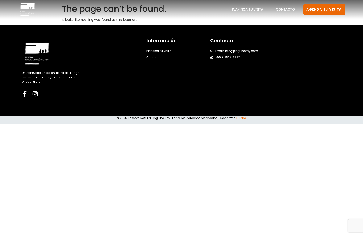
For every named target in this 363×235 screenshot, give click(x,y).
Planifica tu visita (247, 9)
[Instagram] (35, 94)
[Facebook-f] (25, 94)
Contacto (285, 9)
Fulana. (241, 118)
